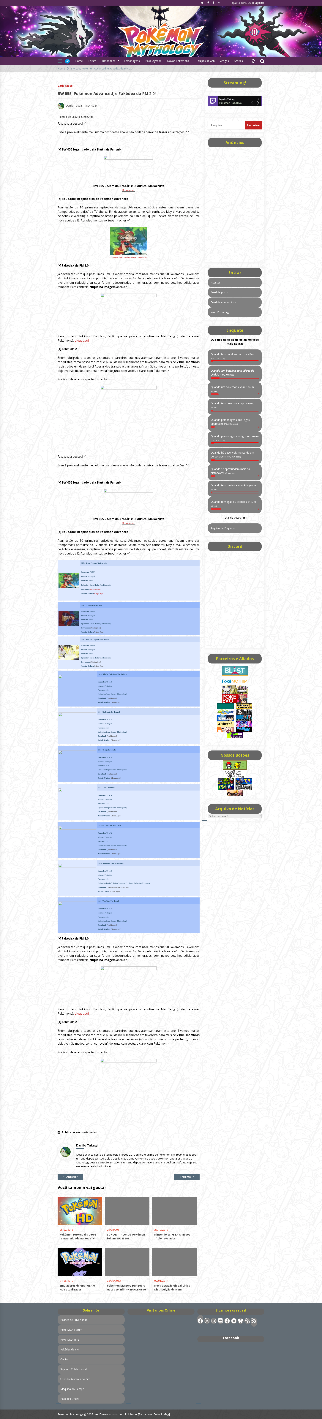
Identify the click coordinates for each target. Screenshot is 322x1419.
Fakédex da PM (69, 1349)
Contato (65, 1359)
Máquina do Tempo (72, 1389)
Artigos (224, 61)
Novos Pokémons (178, 61)
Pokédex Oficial (69, 1399)
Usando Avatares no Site (75, 1379)
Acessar (215, 282)
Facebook (231, 1338)
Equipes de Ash (205, 61)
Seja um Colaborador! (73, 1369)
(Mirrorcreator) (112, 887)
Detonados (109, 61)
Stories (238, 61)
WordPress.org (220, 312)
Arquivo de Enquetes (223, 528)
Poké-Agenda (153, 61)
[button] (253, 61)
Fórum (92, 61)
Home (79, 61)
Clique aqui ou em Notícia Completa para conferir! (129, 257)
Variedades (65, 85)
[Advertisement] (235, 203)
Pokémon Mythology (70, 1414)
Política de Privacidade (73, 1320)
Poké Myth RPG (69, 1339)
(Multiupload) (95, 589)
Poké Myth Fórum (71, 1329)
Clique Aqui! (99, 594)
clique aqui (82, 341)
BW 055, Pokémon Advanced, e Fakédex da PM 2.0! (107, 93)
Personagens (132, 61)
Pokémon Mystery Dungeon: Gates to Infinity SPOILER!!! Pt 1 (126, 1289)
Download (128, 190)
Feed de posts (219, 292)
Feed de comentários (223, 302)
